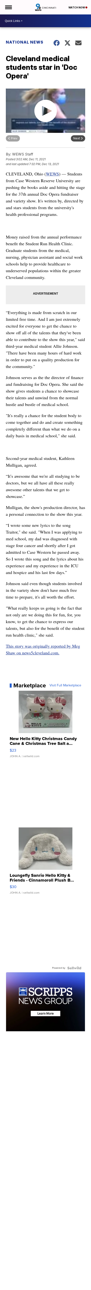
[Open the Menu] (8, 7)
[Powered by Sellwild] (74, 968)
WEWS (52, 174)
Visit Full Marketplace (65, 685)
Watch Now (76, 7)
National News (24, 42)
